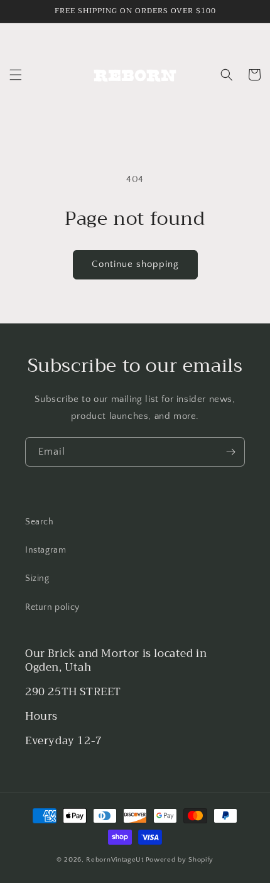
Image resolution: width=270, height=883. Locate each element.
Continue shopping (135, 264)
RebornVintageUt (115, 860)
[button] (16, 75)
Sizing (37, 578)
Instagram (45, 550)
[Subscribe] (230, 452)
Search (39, 522)
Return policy (52, 607)
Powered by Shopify (180, 860)
